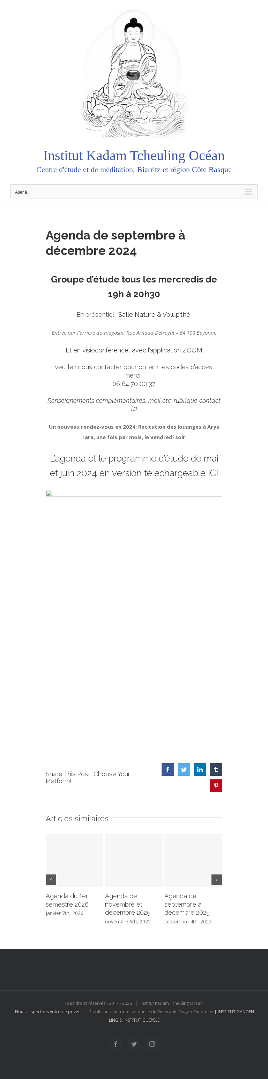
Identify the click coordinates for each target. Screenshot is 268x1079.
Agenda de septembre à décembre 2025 (187, 904)
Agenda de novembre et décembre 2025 (127, 904)
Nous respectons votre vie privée (48, 1012)
